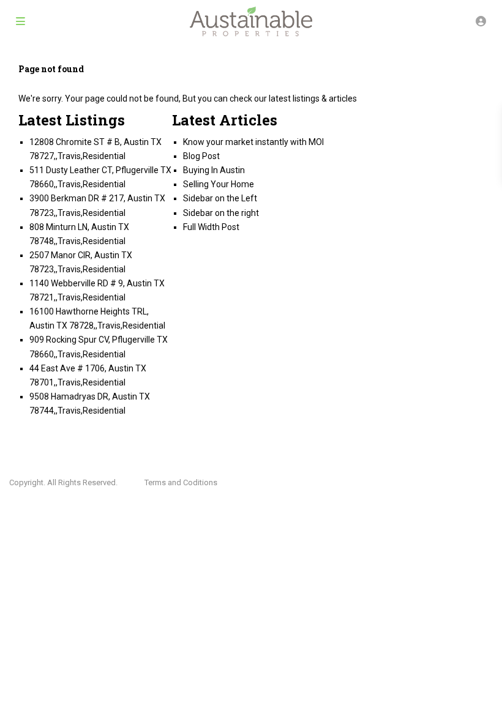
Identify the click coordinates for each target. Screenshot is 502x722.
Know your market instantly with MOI (253, 142)
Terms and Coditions (180, 482)
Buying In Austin (214, 170)
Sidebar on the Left (220, 198)
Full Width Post (211, 227)
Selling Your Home (218, 184)
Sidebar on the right (221, 213)
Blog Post (201, 156)
